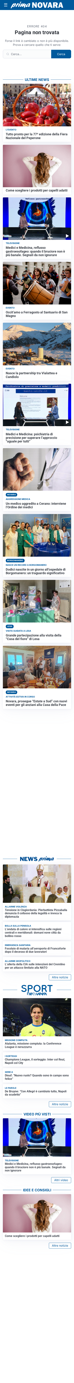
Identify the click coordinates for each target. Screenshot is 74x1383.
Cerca (61, 54)
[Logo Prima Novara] (37, 5)
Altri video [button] (61, 1180)
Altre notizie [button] (60, 977)
